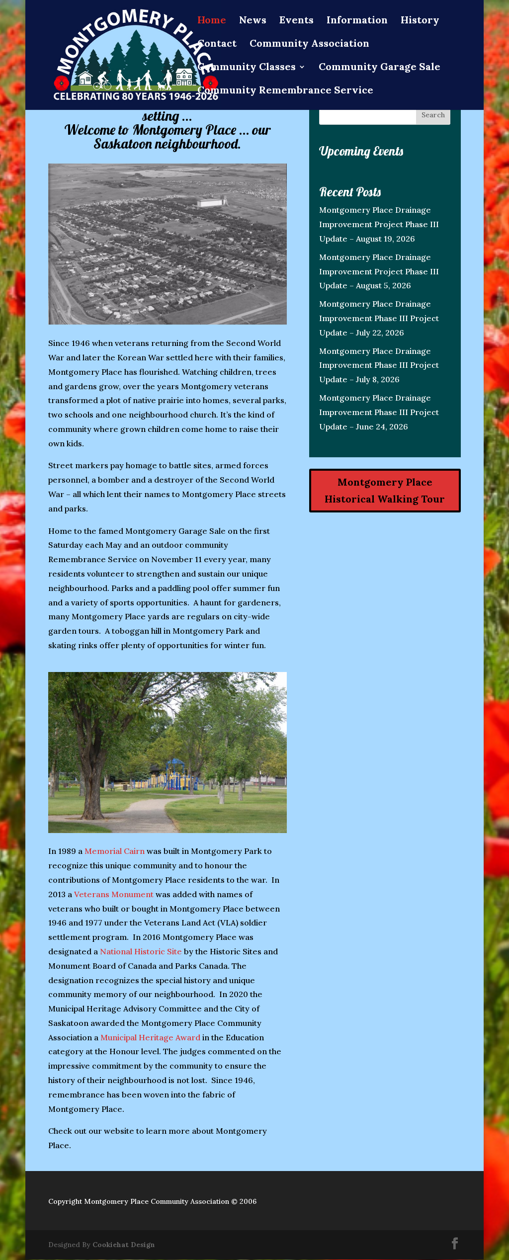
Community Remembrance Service (285, 91)
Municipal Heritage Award (150, 1037)
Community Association (309, 44)
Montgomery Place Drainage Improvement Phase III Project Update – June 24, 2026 (379, 412)
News (252, 21)
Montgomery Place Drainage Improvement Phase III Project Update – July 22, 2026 (379, 318)
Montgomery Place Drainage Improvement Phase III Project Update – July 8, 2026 (379, 365)
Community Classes (246, 68)
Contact (217, 44)
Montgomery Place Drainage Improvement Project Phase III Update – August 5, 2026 (379, 271)
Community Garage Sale (379, 68)
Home (211, 21)
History (420, 21)
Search (433, 114)
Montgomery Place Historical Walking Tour (385, 490)
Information (357, 21)
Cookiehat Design (123, 1244)
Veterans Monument (114, 894)
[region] (167, 244)
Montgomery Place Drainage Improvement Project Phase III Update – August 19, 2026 (379, 224)
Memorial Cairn (115, 851)
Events (296, 21)
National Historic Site (141, 951)
